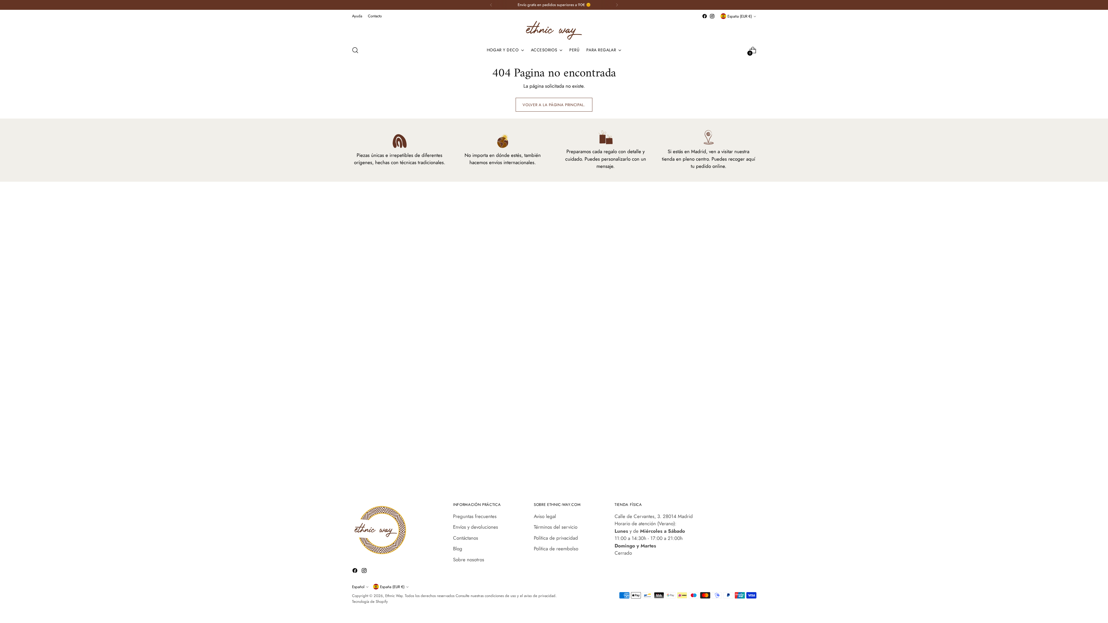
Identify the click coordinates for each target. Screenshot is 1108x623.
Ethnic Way (394, 595)
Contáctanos (465, 537)
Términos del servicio (555, 526)
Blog (457, 548)
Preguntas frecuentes (475, 516)
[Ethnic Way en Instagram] (712, 16)
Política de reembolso (556, 548)
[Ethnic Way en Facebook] (704, 16)
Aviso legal (545, 516)
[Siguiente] (617, 5)
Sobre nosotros (468, 559)
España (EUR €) (739, 16)
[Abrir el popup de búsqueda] (355, 50)
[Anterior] (491, 5)
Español (358, 587)
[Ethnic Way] (554, 30)
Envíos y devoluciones (475, 526)
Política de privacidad (556, 537)
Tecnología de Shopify (370, 601)
